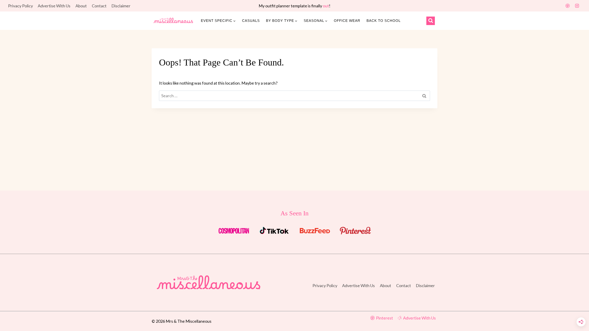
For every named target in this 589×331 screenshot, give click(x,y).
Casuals (251, 21)
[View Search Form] (430, 20)
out (326, 5)
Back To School (384, 21)
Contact (99, 5)
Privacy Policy (20, 5)
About (81, 5)
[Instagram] (577, 6)
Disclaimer (120, 5)
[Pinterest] (567, 6)
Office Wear (347, 21)
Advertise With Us (54, 5)
